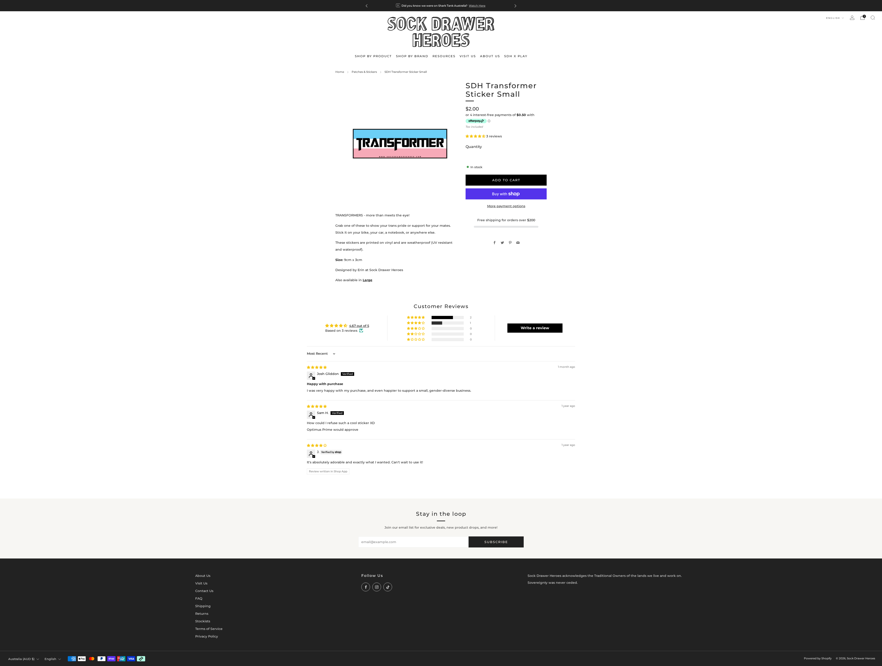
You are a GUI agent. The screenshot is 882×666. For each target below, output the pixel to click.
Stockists (202, 621)
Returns (201, 614)
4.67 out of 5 (359, 326)
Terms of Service (209, 629)
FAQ (198, 598)
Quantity (474, 146)
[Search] (873, 17)
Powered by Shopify (818, 658)
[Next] (515, 6)
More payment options (506, 206)
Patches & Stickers (364, 72)
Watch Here (477, 5)
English (833, 18)
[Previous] (367, 6)
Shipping (203, 606)
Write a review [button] (535, 328)
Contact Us (204, 591)
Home (339, 72)
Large (367, 280)
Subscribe (496, 542)
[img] (317, 367)
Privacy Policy (206, 636)
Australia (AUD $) (21, 659)
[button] (476, 136)
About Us (202, 576)
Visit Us (201, 583)
